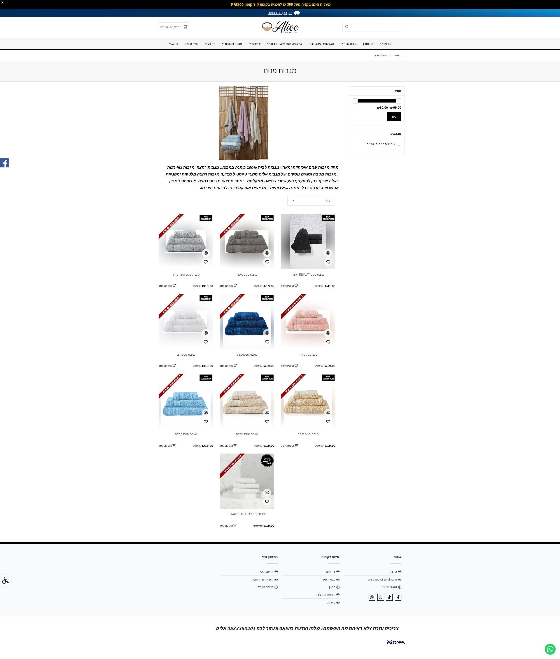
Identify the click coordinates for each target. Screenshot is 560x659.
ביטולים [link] (331, 602)
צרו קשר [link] (330, 572)
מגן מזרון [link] (368, 44)
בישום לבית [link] (350, 44)
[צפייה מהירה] (328, 253)
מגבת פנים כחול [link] (247, 354)
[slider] (398, 100)
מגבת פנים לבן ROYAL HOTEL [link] (247, 514)
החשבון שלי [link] (266, 572)
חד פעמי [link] (210, 44)
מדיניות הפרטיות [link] (325, 595)
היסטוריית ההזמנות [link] (262, 579)
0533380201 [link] (389, 587)
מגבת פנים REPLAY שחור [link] (308, 274)
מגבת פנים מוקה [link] (308, 434)
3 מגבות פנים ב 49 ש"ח (381, 144)
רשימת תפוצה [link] (265, 587)
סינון (394, 117)
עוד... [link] (174, 44)
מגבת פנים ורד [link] (308, 354)
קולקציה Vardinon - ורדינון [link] (286, 44)
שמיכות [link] (256, 44)
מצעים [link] (387, 44)
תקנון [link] (332, 587)
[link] (550, 649)
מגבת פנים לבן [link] (186, 354)
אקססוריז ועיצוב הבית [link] (321, 44)
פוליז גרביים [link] (191, 44)
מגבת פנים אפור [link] (247, 274)
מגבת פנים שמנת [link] (247, 434)
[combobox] (311, 201)
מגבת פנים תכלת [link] (186, 434)
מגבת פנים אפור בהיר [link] (186, 274)
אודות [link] (393, 572)
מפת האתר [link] (328, 579)
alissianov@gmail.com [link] (382, 579)
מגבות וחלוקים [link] (233, 44)
